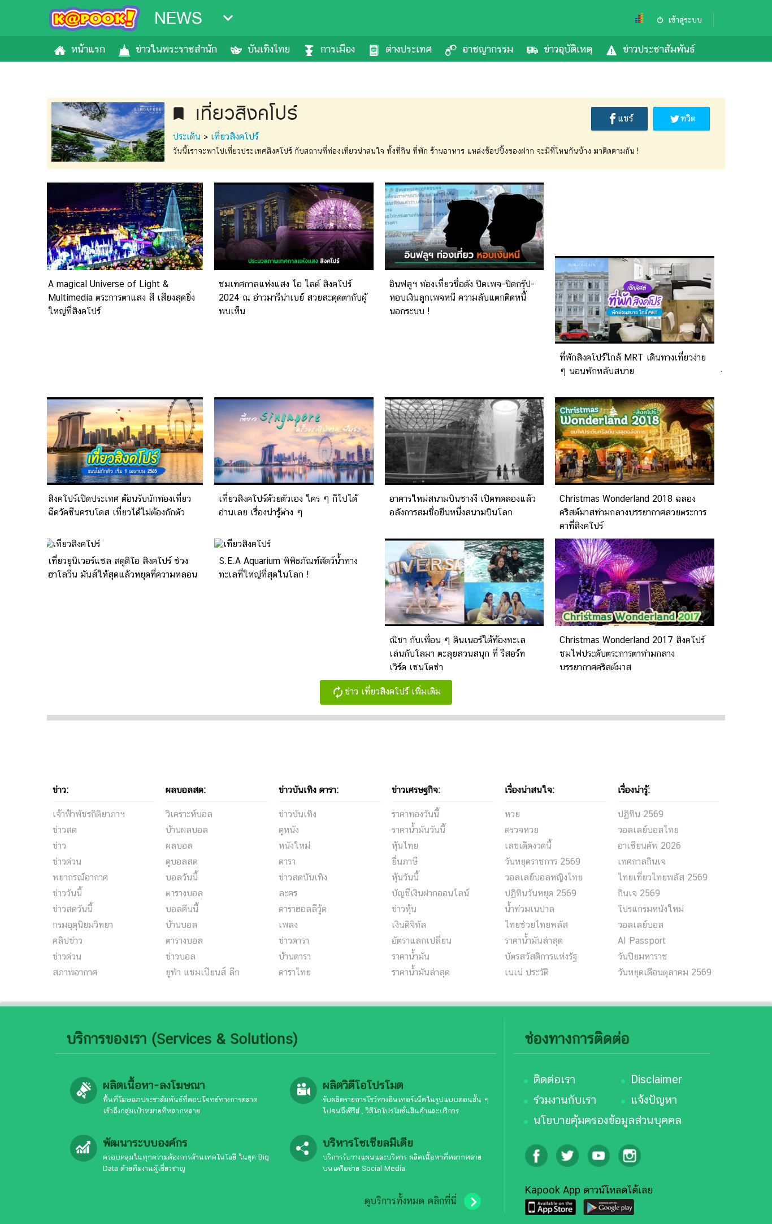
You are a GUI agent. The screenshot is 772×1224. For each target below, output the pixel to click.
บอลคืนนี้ (182, 909)
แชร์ (625, 118)
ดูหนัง (289, 829)
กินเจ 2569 (639, 893)
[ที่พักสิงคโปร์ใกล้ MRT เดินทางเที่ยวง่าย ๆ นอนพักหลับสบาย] (634, 340)
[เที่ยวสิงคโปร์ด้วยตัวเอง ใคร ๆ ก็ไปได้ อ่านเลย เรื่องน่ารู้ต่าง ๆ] (294, 481)
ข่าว (59, 845)
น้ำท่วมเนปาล (529, 909)
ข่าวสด (65, 829)
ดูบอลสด (182, 861)
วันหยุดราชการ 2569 (542, 861)
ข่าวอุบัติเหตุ (568, 49)
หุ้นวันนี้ (405, 877)
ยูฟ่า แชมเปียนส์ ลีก (203, 972)
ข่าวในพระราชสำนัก (176, 49)
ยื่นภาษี (405, 861)
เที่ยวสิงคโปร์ (234, 136)
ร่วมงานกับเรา (565, 1099)
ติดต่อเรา (554, 1079)
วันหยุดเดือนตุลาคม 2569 (665, 972)
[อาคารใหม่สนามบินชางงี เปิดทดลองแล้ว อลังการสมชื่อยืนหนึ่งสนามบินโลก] (464, 481)
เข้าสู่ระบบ (685, 19)
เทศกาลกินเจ (642, 861)
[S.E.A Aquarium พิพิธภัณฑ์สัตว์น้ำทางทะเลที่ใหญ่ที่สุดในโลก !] (242, 544)
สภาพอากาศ (75, 972)
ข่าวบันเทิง (297, 814)
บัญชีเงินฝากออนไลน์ (430, 893)
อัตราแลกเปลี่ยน (422, 940)
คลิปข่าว (68, 940)
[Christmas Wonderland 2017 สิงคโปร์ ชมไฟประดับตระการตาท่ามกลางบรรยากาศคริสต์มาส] (634, 623)
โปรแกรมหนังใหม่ (651, 909)
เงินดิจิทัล (409, 924)
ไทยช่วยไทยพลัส (536, 924)
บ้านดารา (295, 956)
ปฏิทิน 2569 (640, 814)
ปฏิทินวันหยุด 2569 (540, 893)
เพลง (288, 924)
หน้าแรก (88, 49)
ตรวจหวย (522, 829)
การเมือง (337, 49)
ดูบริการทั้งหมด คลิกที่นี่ (410, 1200)
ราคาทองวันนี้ (415, 814)
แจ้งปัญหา (654, 1099)
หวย (512, 814)
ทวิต (688, 118)
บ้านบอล (181, 924)
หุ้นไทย (405, 845)
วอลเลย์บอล (640, 924)
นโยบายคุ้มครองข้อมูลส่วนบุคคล (608, 1120)
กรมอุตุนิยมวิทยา (83, 924)
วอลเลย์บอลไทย (648, 829)
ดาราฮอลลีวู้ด (303, 909)
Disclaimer (656, 1079)
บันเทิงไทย (269, 49)
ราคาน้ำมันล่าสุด (421, 972)
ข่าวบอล (181, 956)
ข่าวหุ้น (404, 909)
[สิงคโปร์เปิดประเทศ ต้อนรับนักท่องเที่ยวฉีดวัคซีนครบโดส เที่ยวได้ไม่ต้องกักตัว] (123, 481)
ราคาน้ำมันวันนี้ (418, 829)
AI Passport (642, 940)
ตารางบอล (184, 893)
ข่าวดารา (294, 940)
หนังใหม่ (294, 845)
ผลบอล (179, 845)
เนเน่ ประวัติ (527, 972)
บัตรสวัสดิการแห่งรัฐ (541, 956)
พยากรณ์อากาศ (80, 877)
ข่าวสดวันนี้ (73, 909)
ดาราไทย (295, 972)
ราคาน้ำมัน (411, 956)
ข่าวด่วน (67, 861)
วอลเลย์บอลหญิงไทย (544, 877)
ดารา (287, 861)
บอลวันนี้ (182, 877)
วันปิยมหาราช (642, 956)
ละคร (288, 893)
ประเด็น (187, 136)
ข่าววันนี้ (67, 893)
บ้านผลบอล (187, 829)
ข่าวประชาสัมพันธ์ (659, 49)
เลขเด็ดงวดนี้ (528, 845)
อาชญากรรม (487, 49)
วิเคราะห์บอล (189, 814)
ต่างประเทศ (408, 49)
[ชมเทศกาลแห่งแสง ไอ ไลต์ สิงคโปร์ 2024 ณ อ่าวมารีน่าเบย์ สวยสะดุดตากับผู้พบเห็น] (294, 267)
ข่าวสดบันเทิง (303, 877)
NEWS (178, 18)
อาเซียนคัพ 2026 (649, 845)
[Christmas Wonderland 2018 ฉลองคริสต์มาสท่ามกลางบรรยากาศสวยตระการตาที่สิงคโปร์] (634, 481)
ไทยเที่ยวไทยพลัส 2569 (663, 877)
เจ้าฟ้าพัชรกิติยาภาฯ (89, 814)
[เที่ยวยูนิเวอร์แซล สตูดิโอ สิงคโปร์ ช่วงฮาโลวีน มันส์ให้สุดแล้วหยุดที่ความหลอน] (72, 544)
